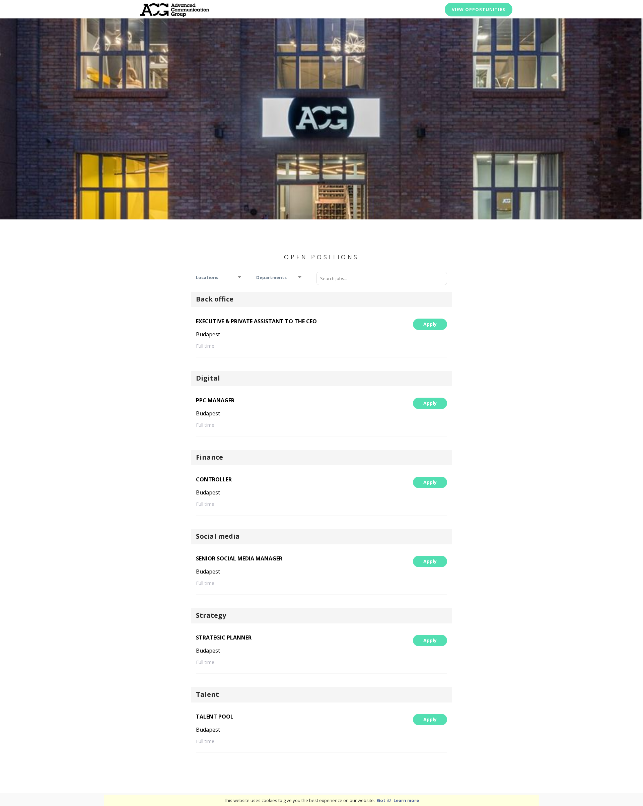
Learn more (406, 800)
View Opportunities (478, 9)
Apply (430, 324)
